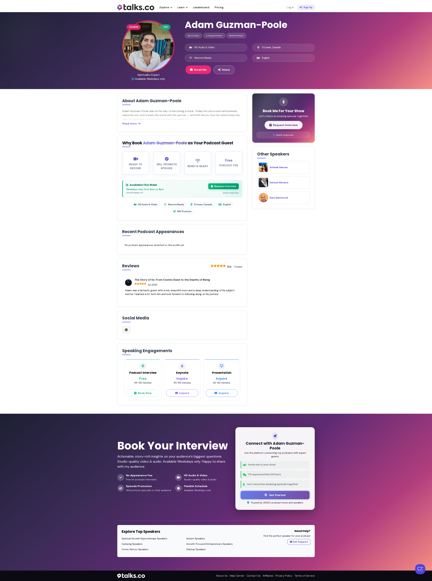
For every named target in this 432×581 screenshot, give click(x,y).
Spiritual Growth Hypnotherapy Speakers (144, 538)
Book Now (145, 393)
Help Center (237, 575)
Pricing (219, 7)
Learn (181, 7)
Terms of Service (304, 575)
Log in (290, 7)
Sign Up (308, 7)
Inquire (184, 393)
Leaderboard (201, 7)
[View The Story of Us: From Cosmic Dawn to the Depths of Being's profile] (128, 282)
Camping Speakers (132, 543)
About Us (222, 575)
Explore (165, 7)
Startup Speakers (196, 549)
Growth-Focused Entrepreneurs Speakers (209, 543)
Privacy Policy (283, 575)
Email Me (200, 70)
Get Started (277, 495)
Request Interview (225, 186)
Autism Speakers (195, 538)
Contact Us (253, 575)
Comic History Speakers (135, 549)
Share (226, 70)
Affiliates (268, 575)
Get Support (300, 541)
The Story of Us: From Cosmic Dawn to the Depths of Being (172, 279)
